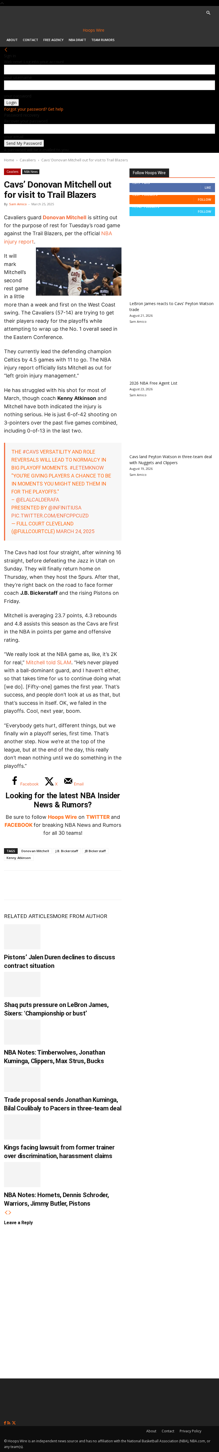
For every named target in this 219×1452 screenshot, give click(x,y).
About (12, 40)
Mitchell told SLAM (48, 662)
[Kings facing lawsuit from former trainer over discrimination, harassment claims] (22, 1127)
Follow (204, 199)
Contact (30, 40)
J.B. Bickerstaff (66, 851)
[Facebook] (12, 885)
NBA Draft (77, 40)
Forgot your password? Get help (33, 109)
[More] (107, 885)
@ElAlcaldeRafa (37, 500)
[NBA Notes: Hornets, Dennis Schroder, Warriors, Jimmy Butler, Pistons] (22, 1174)
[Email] (87, 885)
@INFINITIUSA (65, 508)
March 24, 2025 (75, 531)
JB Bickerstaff (95, 851)
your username (18, 77)
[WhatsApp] (50, 885)
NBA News (31, 172)
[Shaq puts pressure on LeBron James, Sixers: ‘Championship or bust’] (22, 984)
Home (9, 160)
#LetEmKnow (87, 468)
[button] (208, 13)
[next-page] (10, 1212)
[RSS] (9, 1423)
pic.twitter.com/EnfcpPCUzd (50, 516)
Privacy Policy (190, 1431)
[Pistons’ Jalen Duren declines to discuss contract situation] (22, 936)
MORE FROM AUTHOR (80, 916)
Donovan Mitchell (64, 217)
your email (13, 136)
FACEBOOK (19, 825)
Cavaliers (28, 160)
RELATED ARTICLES (28, 916)
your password (17, 96)
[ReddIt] (69, 885)
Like (208, 187)
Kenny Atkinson (19, 858)
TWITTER (98, 817)
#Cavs (31, 452)
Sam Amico (18, 204)
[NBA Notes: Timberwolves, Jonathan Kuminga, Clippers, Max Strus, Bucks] (22, 1032)
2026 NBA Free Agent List (153, 383)
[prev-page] (6, 1212)
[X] (31, 885)
